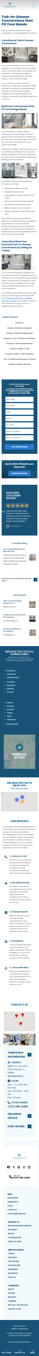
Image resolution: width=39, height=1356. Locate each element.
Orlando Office (14, 1116)
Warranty (13, 1201)
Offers (11, 1293)
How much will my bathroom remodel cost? (16, 579)
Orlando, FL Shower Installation (19, 328)
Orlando (12, 1257)
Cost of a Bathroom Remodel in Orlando (19, 359)
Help (10, 1194)
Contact (12, 1209)
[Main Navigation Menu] (33, 5)
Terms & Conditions (19, 1329)
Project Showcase (18, 1305)
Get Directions (15, 1075)
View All (12, 1277)
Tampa (11, 1253)
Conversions (15, 1237)
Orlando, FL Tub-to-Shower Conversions (19, 338)
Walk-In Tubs (14, 1241)
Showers (12, 1229)
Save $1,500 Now (19, 473)
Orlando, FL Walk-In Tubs (19, 349)
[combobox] (19, 431)
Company (13, 1285)
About (11, 1289)
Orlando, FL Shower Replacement (19, 343)
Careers (12, 1301)
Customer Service (17, 1213)
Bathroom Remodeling (19, 1225)
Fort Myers (16, 1126)
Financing (13, 1197)
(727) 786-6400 (18, 1106)
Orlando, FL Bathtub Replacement (19, 333)
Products (14, 1222)
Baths (11, 1233)
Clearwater (14, 1265)
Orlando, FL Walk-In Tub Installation (19, 354)
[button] (22, 801)
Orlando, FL (19, 323)
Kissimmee (13, 1269)
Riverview (13, 1273)
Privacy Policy (19, 1326)
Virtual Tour (14, 1309)
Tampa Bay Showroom (16, 1055)
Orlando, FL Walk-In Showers (19, 364)
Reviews (12, 1297)
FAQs (10, 1205)
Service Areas (16, 1249)
